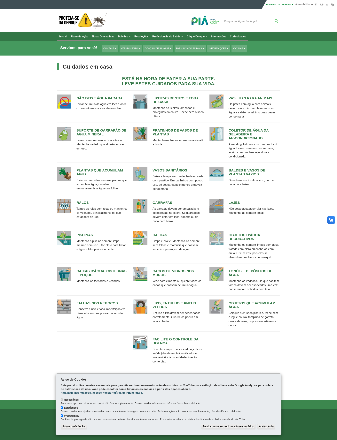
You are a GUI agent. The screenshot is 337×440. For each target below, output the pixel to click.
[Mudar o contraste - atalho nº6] (316, 4)
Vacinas (238, 48)
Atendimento (129, 48)
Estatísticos (71, 407)
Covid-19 (109, 48)
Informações (218, 48)
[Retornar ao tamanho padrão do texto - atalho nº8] (327, 4)
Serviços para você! (78, 48)
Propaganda (71, 415)
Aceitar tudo (266, 426)
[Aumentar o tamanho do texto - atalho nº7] (321, 4)
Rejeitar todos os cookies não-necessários (228, 426)
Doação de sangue (157, 48)
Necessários (71, 399)
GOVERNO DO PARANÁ (278, 4)
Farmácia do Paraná (189, 48)
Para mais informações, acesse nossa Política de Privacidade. (102, 392)
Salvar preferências (74, 426)
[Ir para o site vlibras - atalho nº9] (332, 4)
